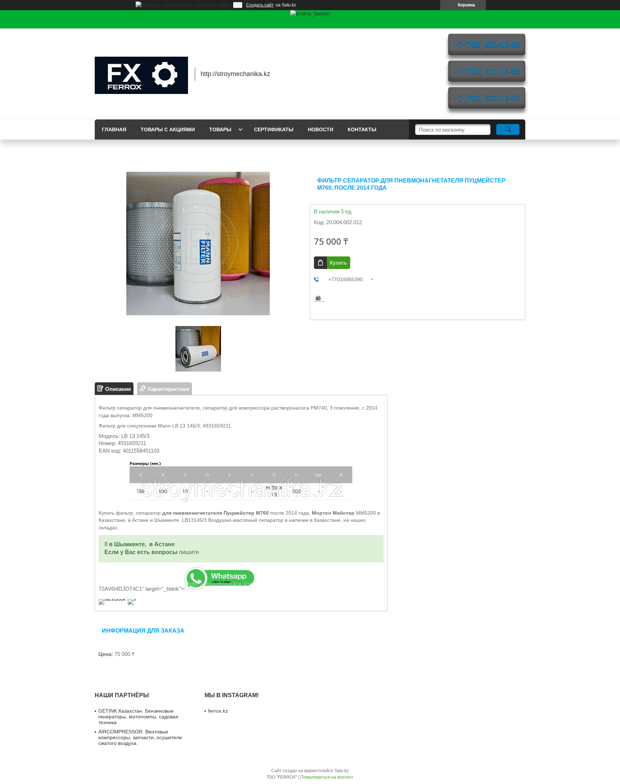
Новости (320, 129)
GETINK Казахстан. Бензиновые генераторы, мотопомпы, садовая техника (138, 716)
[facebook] (112, 599)
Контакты (362, 129)
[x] (132, 599)
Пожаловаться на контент (326, 777)
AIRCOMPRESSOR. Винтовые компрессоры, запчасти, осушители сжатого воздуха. (140, 737)
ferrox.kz (218, 711)
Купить (338, 263)
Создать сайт (260, 5)
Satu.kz (341, 770)
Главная (114, 129)
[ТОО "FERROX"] (141, 74)
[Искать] (508, 129)
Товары (220, 129)
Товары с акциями (168, 129)
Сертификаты (273, 129)
